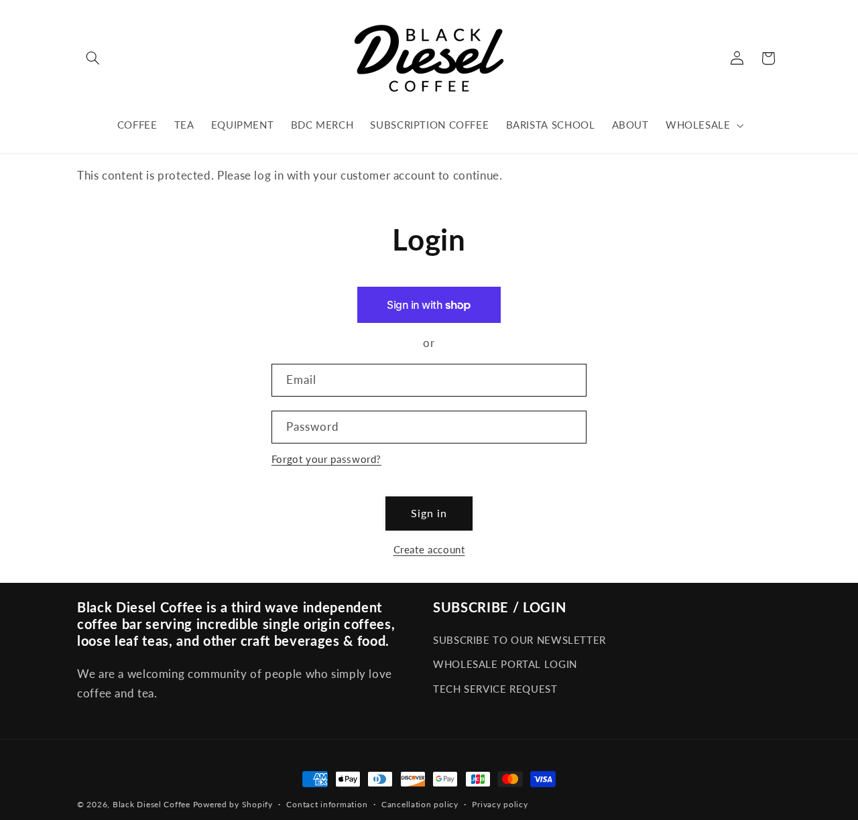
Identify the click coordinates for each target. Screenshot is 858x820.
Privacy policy (500, 804)
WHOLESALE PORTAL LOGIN (505, 664)
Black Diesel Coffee (151, 804)
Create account (429, 549)
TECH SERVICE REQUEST (495, 689)
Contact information (326, 804)
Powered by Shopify (233, 804)
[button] (92, 58)
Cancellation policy (419, 804)
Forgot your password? (326, 459)
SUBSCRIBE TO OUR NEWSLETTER (519, 640)
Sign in (429, 512)
